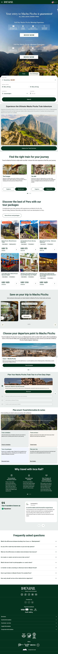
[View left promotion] (29, 20)
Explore (8, 189)
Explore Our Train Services (29, 148)
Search (29, 99)
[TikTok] (25, 594)
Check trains (33, 444)
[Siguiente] (43, 525)
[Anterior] (39, 525)
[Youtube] (32, 594)
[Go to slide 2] (2, 396)
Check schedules (6, 444)
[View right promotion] (29, 57)
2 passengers (7, 93)
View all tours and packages (12, 215)
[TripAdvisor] (36, 594)
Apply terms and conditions (27, 312)
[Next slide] (55, 324)
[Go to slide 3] (2, 400)
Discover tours (5, 461)
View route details (52, 427)
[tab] (57, 9)
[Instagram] (22, 594)
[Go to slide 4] (2, 404)
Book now (21, 189)
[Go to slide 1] (2, 385)
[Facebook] (29, 594)
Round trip (9, 80)
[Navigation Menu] (2, 2)
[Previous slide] (2, 324)
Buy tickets (33, 461)
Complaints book (32, 649)
